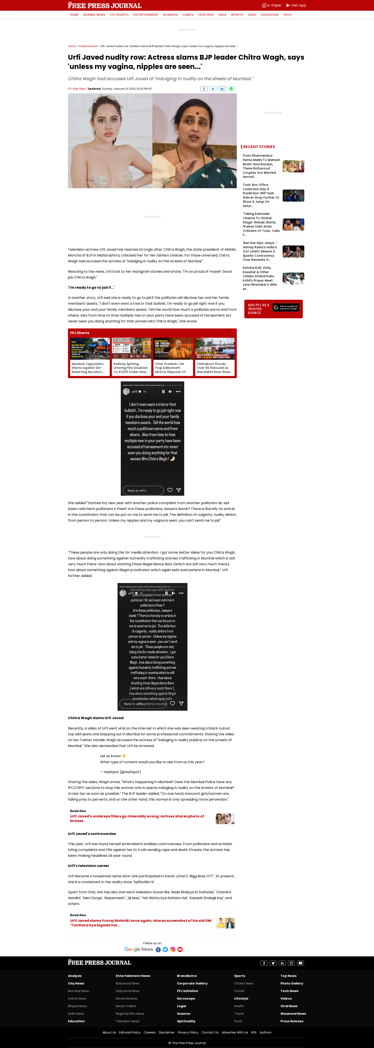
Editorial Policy (129, 1032)
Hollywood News (128, 991)
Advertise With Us (235, 1032)
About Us (109, 1032)
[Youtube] (180, 949)
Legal (181, 1006)
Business (170, 14)
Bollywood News (127, 983)
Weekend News (293, 1013)
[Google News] (138, 949)
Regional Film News (130, 1013)
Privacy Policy (188, 1032)
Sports (237, 14)
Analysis (75, 976)
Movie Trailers (126, 1006)
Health (239, 1006)
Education (270, 14)
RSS (253, 1032)
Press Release (291, 1021)
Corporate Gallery (192, 983)
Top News (288, 976)
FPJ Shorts (119, 14)
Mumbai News (94, 14)
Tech (287, 14)
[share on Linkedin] (222, 88)
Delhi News (76, 1013)
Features (206, 14)
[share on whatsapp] (231, 88)
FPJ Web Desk (76, 89)
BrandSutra (187, 976)
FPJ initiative (187, 991)
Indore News (77, 998)
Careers (150, 1032)
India (222, 14)
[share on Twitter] (213, 88)
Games (188, 14)
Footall (239, 991)
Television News (127, 1021)
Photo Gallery (291, 983)
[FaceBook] (158, 949)
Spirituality (186, 1021)
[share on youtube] (300, 963)
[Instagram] (172, 949)
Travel (238, 1013)
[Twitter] (165, 949)
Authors (265, 1032)
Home (74, 14)
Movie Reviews (126, 998)
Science (183, 1013)
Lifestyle (241, 998)
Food (238, 1021)
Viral (252, 14)
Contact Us (210, 1032)
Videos (286, 998)
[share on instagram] (291, 963)
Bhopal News (77, 1006)
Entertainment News (133, 976)
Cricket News (244, 983)
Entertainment (146, 14)
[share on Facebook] (203, 88)
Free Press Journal (105, 5)
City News (76, 983)
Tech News (289, 991)
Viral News (289, 1006)
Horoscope (186, 998)
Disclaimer (167, 1032)
